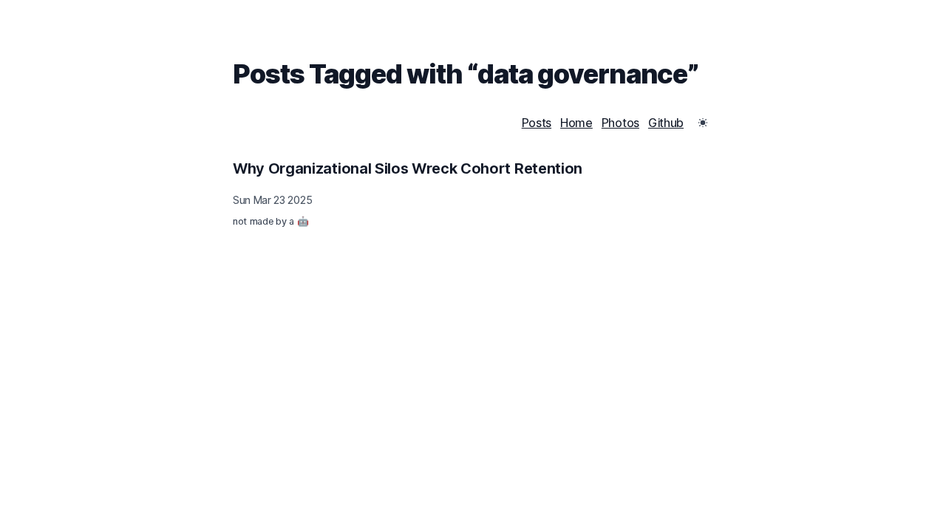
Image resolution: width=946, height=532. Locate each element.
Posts (536, 122)
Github (666, 122)
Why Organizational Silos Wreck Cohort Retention (407, 168)
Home (576, 122)
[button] (703, 122)
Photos (620, 122)
